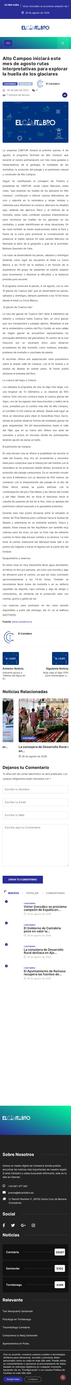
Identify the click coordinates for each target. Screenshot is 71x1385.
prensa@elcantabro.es (21, 1192)
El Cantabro (53, 83)
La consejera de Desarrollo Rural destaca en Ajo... (43, 951)
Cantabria (10, 84)
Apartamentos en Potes (16, 1343)
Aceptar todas (13, 1379)
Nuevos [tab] (13, 893)
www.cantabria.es (22, 621)
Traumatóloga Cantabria (16, 1327)
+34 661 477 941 (18, 1186)
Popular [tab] (32, 893)
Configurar (33, 1379)
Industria (25, 84)
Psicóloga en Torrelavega (17, 1319)
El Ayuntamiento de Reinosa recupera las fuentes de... (44, 972)
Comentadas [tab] (55, 893)
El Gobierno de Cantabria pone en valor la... (42, 929)
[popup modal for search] (62, 43)
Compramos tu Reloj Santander (20, 1335)
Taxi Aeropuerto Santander (18, 1311)
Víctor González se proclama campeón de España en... (45, 908)
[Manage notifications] (63, 1377)
